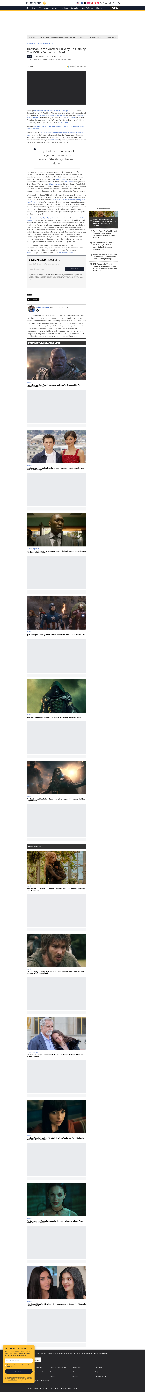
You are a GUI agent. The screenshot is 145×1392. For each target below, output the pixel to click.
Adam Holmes (39, 56)
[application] (56, 88)
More (98, 8)
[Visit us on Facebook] (82, 3)
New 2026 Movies (95, 37)
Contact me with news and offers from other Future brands (18, 1365)
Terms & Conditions (12, 1379)
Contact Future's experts (58, 1367)
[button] (116, 3)
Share (32, 66)
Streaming (75, 8)
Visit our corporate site (100, 1353)
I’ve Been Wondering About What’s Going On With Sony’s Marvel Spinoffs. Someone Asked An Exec (104, 246)
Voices (54, 8)
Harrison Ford (63, 122)
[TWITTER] (38, 310)
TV (40, 8)
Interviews (64, 8)
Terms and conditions (35, 1367)
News (33, 8)
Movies (46, 8)
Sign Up (18, 1371)
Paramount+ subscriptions (69, 252)
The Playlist (53, 140)
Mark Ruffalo (69, 182)
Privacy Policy (21, 1378)
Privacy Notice (33, 276)
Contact (52, 1376)
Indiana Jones (70, 118)
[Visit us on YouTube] (91, 3)
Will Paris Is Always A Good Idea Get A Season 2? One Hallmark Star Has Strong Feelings (105, 257)
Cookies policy (99, 1367)
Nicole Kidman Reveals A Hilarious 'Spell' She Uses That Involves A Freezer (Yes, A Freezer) (104, 222)
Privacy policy (76, 1367)
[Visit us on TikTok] (98, 3)
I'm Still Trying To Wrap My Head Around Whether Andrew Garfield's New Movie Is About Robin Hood (105, 234)
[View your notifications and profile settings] (110, 3)
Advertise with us (100, 1376)
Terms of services (52, 274)
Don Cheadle (60, 179)
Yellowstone (31, 252)
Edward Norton (54, 184)
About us (75, 1372)
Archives (75, 1376)
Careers (52, 1372)
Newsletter (83, 66)
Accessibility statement (35, 1372)
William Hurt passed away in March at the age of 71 (53, 111)
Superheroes (31, 44)
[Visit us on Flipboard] (95, 3)
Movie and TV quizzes (114, 37)
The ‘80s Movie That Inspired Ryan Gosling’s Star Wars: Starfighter (62, 37)
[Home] (27, 8)
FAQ (96, 1372)
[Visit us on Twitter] (85, 3)
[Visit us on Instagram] (88, 3)
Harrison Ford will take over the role (52, 115)
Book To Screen (87, 8)
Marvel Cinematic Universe (45, 44)
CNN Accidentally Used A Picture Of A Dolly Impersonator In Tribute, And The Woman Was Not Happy (105, 267)
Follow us (72, 66)
